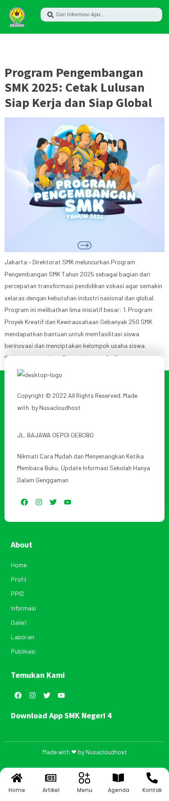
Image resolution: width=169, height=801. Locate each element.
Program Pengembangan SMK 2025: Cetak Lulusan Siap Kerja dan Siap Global (78, 87)
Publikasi (23, 651)
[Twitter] (53, 502)
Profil (18, 579)
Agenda (118, 790)
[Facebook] (24, 502)
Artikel (50, 790)
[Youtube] (67, 502)
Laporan (22, 637)
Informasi (23, 608)
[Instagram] (39, 502)
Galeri (19, 622)
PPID (17, 593)
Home (19, 565)
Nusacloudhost (60, 407)
